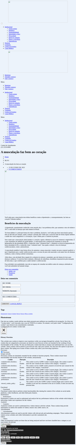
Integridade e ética (14, 34)
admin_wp (12, 271)
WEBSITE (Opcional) (9, 291)
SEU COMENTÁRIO (9, 296)
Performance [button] (5, 395)
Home (7, 157)
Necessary (6, 352)
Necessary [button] (4, 350)
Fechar (4, 426)
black (3, 437)
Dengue (18, 313)
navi (37, 437)
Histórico (11, 30)
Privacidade (12, 36)
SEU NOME (6, 283)
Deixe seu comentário (11, 269)
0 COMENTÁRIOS (15, 169)
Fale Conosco (9, 78)
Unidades (8, 45)
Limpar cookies (5, 439)
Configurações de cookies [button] (9, 327)
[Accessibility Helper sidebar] (6, 424)
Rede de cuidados (14, 37)
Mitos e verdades (29, 313)
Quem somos (13, 29)
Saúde (11, 275)
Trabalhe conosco (10, 77)
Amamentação (4, 313)
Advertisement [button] (5, 409)
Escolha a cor (5, 435)
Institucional (8, 27)
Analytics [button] (4, 402)
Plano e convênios (14, 39)
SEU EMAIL (6, 287)
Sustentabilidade (14, 32)
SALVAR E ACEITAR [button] (8, 422)
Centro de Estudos (10, 46)
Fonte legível (5, 432)
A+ (5, 430)
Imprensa (7, 75)
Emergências (13, 41)
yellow (32, 437)
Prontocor (12, 273)
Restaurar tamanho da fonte (15, 430)
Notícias (7, 43)
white (8, 437)
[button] (38, 82)
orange (27, 437)
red (22, 437)
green (13, 437)
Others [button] (3, 417)
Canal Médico (9, 48)
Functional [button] (4, 387)
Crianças (10, 313)
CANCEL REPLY (16, 304)
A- (2, 430)
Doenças (22, 313)
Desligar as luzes (6, 441)
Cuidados (14, 313)
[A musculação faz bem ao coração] (38, 214)
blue (18, 437)
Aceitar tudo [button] (21, 327)
